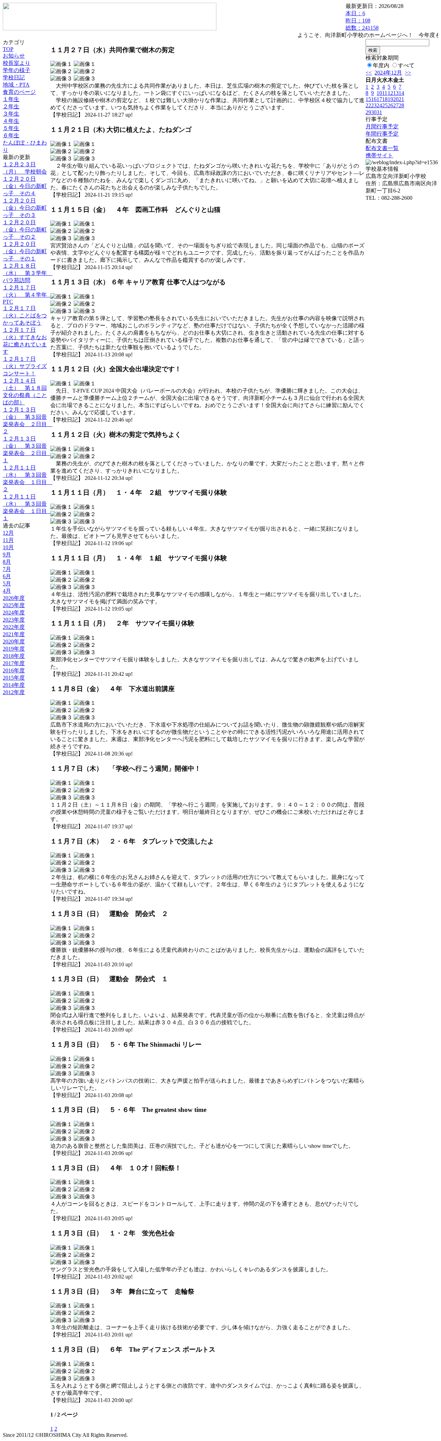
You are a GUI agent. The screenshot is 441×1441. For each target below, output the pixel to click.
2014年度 (14, 685)
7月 (7, 569)
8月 (7, 562)
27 (396, 105)
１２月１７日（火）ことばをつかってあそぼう (25, 315)
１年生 (11, 99)
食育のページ (19, 92)
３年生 (11, 114)
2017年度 (14, 663)
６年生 (11, 135)
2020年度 (14, 641)
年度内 (381, 65)
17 (379, 99)
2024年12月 (388, 73)
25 (385, 105)
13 (396, 93)
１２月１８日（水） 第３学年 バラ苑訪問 (27, 273)
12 (390, 93)
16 (374, 99)
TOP (8, 49)
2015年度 (14, 678)
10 (379, 93)
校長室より (16, 63)
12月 (8, 533)
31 (379, 112)
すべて (406, 65)
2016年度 (14, 670)
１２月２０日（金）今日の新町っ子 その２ (25, 229)
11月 (8, 540)
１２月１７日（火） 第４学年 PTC (27, 295)
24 (379, 105)
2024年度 (14, 612)
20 (396, 99)
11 (384, 93)
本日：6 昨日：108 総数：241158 (362, 20)
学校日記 (14, 77)
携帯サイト (379, 155)
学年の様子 (16, 70)
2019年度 (14, 649)
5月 (7, 583)
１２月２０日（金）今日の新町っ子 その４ (25, 186)
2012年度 (14, 692)
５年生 (11, 128)
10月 (8, 547)
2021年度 (14, 634)
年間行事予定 (382, 134)
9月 (7, 554)
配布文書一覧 (382, 148)
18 (385, 99)
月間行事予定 (382, 126)
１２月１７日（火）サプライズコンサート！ (25, 366)
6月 (7, 576)
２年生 (11, 106)
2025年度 (14, 605)
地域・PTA (16, 85)
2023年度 (14, 620)
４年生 (11, 121)
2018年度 (14, 656)
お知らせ (14, 56)
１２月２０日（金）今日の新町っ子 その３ (25, 208)
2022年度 (14, 627)
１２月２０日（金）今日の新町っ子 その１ (25, 251)
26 (390, 105)
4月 (7, 591)
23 (374, 105)
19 (390, 99)
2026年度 (14, 598)
